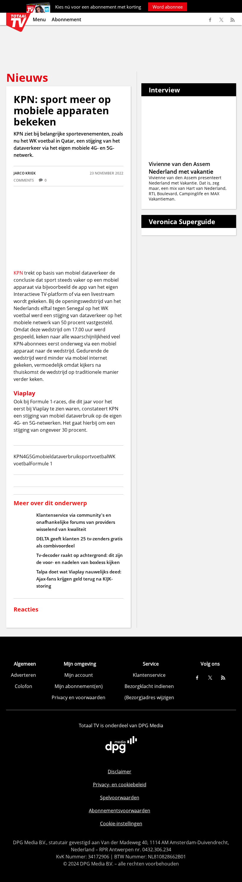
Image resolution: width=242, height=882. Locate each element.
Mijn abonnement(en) (79, 686)
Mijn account (78, 675)
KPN (18, 273)
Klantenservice (149, 675)
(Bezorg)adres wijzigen (149, 697)
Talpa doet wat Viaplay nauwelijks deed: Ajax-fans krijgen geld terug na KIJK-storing (78, 579)
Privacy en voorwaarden (78, 697)
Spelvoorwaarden (119, 797)
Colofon (23, 686)
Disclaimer (119, 771)
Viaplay (24, 393)
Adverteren (23, 675)
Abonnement (66, 19)
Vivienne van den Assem (179, 163)
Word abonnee (168, 7)
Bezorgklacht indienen (149, 686)
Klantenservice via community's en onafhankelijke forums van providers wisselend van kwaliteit (75, 522)
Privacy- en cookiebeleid (119, 784)
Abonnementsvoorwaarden (119, 810)
